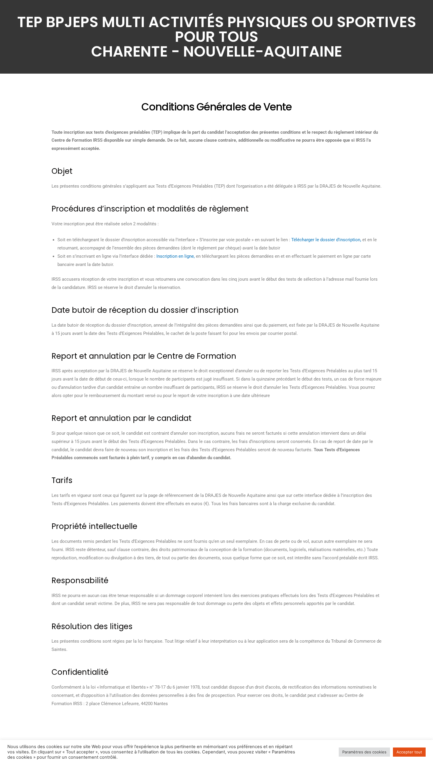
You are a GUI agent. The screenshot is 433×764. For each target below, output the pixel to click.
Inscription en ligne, (175, 256)
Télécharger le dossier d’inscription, (326, 239)
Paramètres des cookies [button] (364, 752)
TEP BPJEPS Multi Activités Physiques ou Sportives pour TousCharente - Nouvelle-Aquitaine (216, 36)
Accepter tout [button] (409, 752)
